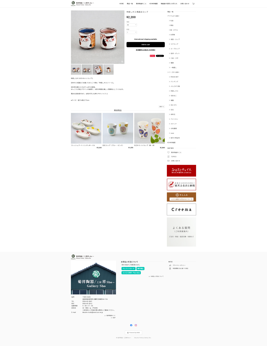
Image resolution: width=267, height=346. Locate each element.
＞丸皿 (170, 20)
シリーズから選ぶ (173, 72)
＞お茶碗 (171, 35)
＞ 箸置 (170, 63)
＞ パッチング (172, 81)
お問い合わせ (184, 3)
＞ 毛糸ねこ (172, 96)
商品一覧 (130, 3)
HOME (122, 3)
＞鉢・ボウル (172, 30)
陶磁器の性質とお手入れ (169, 3)
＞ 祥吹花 (171, 114)
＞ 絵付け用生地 (173, 138)
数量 (128, 29)
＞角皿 (170, 25)
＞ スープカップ (173, 49)
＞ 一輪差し (172, 67)
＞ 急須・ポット (173, 53)
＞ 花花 (170, 110)
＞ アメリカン (172, 119)
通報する (161, 106)
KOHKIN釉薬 (154, 3)
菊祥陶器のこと (141, 3)
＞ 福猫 (170, 100)
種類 (128, 22)
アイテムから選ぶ (173, 16)
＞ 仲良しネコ (172, 91)
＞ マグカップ (172, 44)
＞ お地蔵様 (172, 128)
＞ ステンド (172, 124)
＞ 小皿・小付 (172, 58)
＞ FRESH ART (173, 77)
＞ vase (170, 133)
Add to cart (146, 45)
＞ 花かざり (172, 105)
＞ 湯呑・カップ (173, 39)
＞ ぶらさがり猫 (173, 86)
